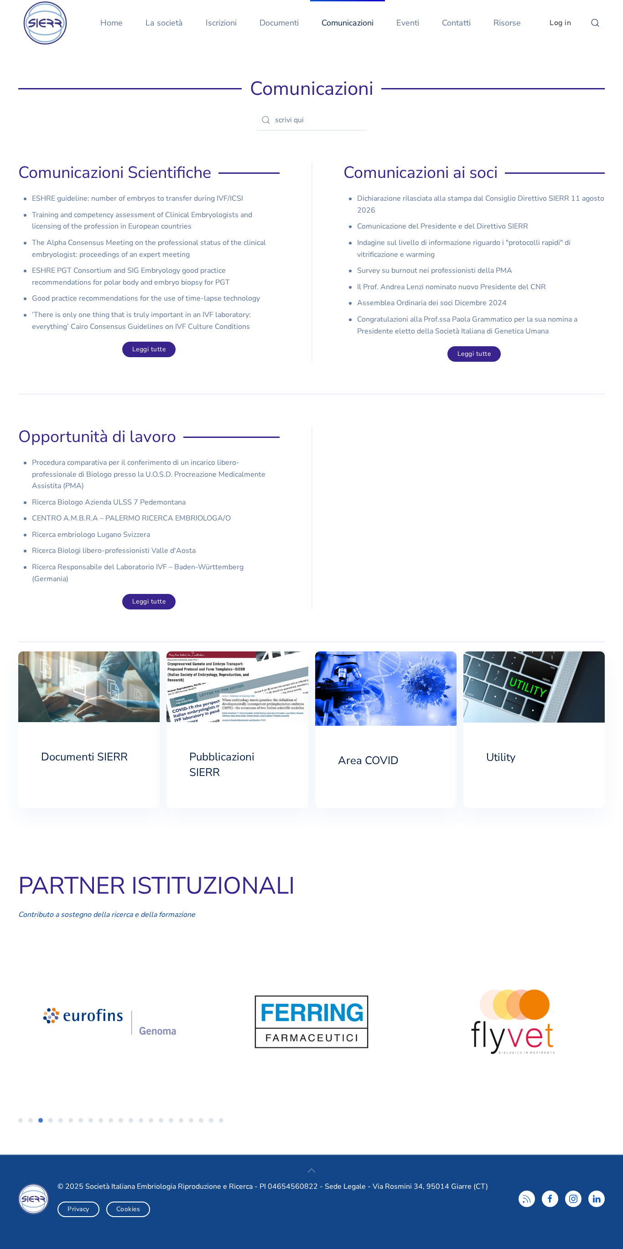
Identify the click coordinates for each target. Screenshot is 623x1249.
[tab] (20, 1120)
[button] (595, 23)
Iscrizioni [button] (221, 22)
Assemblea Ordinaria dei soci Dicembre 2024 (432, 303)
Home (111, 22)
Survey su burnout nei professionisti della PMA (434, 270)
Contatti (456, 22)
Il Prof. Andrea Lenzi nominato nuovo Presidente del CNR (451, 287)
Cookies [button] (128, 1209)
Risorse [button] (507, 22)
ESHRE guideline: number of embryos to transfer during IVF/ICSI (137, 198)
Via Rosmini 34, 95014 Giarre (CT (429, 1186)
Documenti (279, 22)
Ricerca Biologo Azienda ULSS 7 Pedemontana (109, 502)
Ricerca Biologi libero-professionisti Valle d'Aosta (114, 551)
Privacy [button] (78, 1209)
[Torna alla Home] (48, 23)
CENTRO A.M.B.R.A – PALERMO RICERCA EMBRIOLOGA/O (131, 518)
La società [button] (164, 22)
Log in (560, 23)
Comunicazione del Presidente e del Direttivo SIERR (442, 226)
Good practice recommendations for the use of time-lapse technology (146, 298)
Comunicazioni (348, 22)
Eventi (407, 22)
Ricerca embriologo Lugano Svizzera (91, 535)
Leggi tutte (149, 349)
